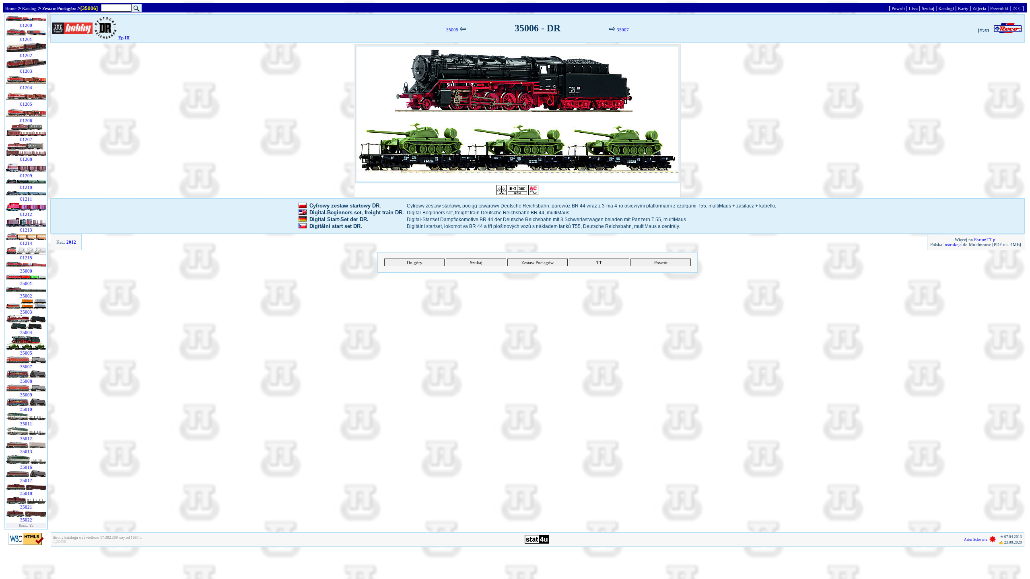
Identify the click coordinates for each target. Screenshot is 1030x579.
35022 (26, 519)
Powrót (898, 8)
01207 (26, 139)
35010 (26, 409)
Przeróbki (999, 8)
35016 (26, 467)
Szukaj (928, 8)
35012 (26, 438)
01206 (26, 120)
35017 (26, 480)
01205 (26, 104)
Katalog (29, 8)
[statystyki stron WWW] (537, 542)
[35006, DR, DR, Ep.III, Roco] (517, 114)
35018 (26, 493)
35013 (26, 451)
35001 (26, 283)
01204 (26, 87)
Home (11, 8)
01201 (26, 39)
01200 (26, 25)
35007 (26, 366)
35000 (26, 271)
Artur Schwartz (975, 540)
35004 (26, 332)
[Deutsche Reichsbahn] (105, 37)
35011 (26, 423)
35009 (26, 394)
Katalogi (946, 8)
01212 (26, 214)
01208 (26, 159)
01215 (26, 257)
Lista (913, 8)
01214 (26, 243)
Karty (963, 8)
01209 (26, 175)
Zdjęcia (979, 8)
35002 (26, 296)
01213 (26, 230)
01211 (26, 199)
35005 (26, 353)
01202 (26, 55)
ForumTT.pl (985, 239)
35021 (26, 507)
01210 (26, 187)
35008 (26, 381)
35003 (26, 312)
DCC (1016, 8)
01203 (26, 71)
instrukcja (952, 244)
